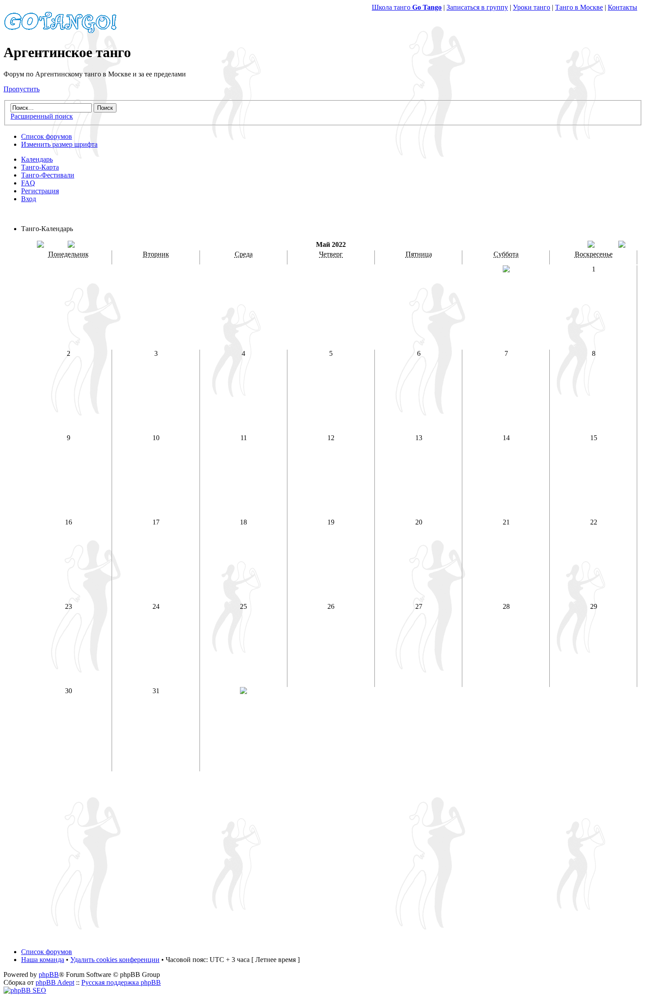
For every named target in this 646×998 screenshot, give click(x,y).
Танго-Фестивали (47, 175)
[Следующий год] (621, 245)
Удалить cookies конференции (115, 959)
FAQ (28, 183)
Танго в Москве (579, 7)
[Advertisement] (323, 863)
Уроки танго (531, 7)
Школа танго (407, 7)
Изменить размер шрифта (59, 144)
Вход (28, 198)
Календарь (37, 159)
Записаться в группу (477, 7)
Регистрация (40, 191)
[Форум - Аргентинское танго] (61, 31)
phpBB (49, 974)
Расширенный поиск (42, 116)
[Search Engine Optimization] (25, 990)
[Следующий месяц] (591, 245)
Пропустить (22, 89)
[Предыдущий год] (40, 245)
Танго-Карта (40, 167)
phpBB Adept (55, 982)
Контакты (622, 7)
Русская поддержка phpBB (121, 982)
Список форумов (46, 136)
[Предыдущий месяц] (71, 245)
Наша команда (42, 959)
